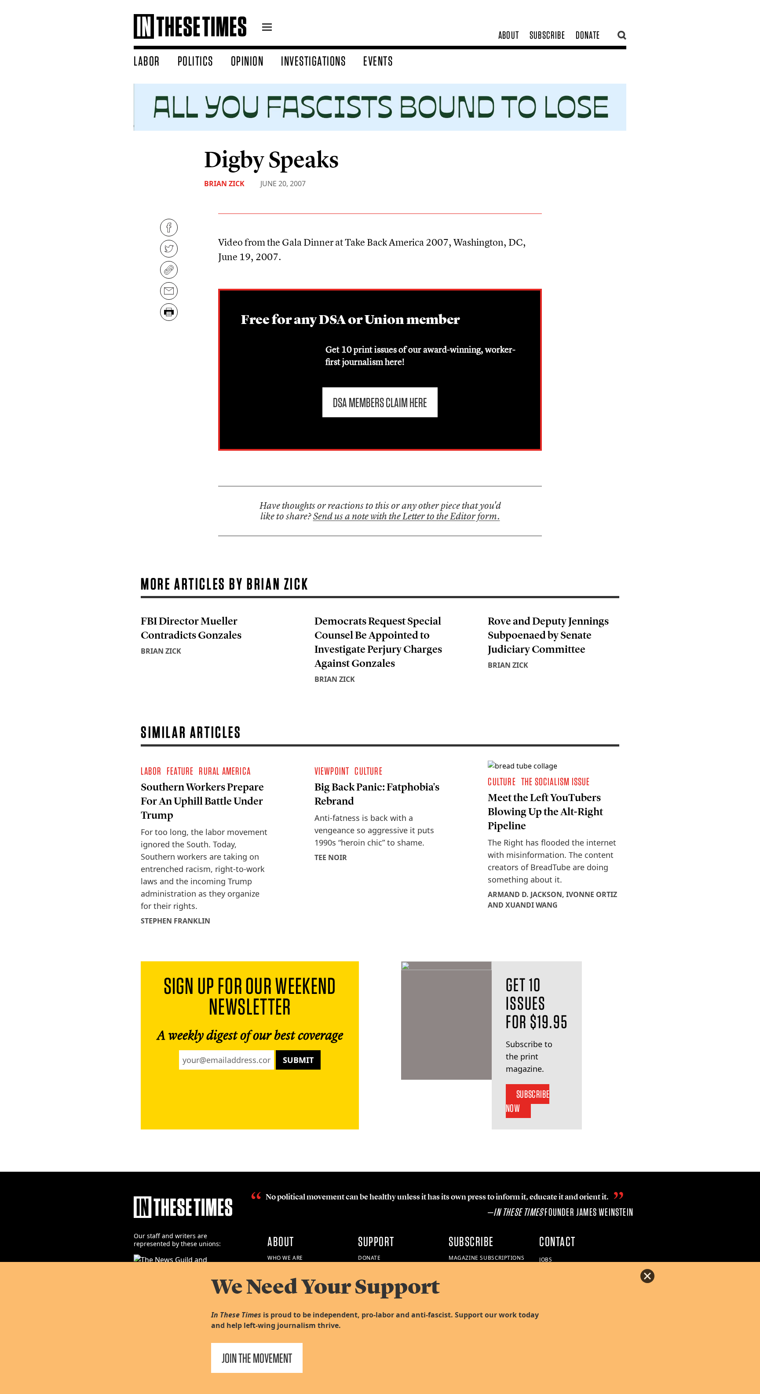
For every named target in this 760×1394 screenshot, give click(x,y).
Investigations (313, 61)
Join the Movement (257, 1358)
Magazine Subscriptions (486, 1258)
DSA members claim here (380, 402)
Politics (195, 61)
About (508, 35)
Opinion (247, 61)
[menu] (267, 28)
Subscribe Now (527, 1101)
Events (378, 61)
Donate (588, 35)
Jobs (545, 1259)
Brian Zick (224, 183)
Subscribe (547, 35)
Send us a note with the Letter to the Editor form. (406, 516)
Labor (147, 61)
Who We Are (285, 1258)
